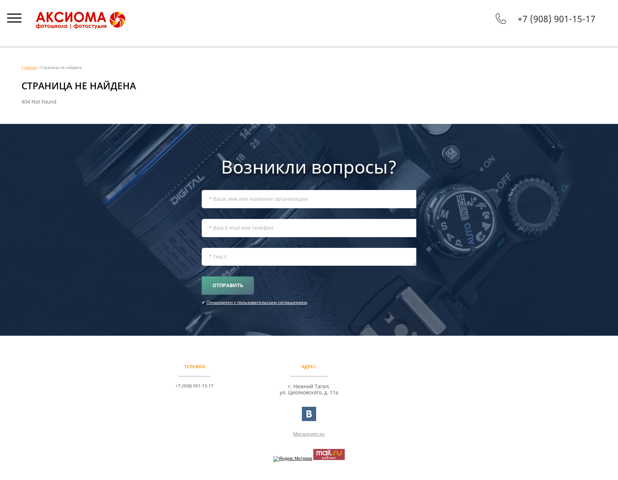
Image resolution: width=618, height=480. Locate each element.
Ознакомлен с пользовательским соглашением (256, 302)
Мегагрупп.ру (309, 434)
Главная (29, 67)
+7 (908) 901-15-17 (556, 18)
